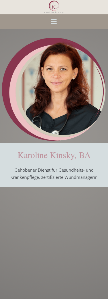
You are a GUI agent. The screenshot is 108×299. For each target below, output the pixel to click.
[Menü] (54, 21)
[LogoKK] (54, 7)
